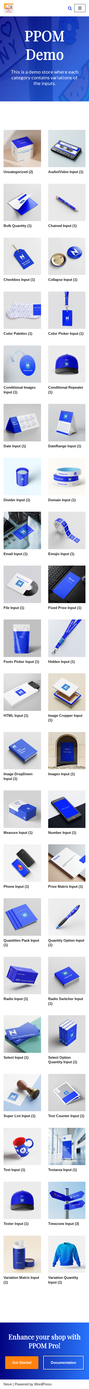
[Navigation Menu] (79, 8)
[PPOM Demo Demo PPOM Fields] (9, 8)
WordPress (43, 1384)
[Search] (70, 8)
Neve (8, 1384)
